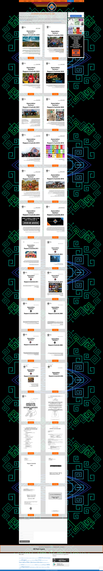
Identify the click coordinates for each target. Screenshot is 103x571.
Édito (48, 567)
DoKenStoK (62, 1)
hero (35, 562)
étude (20, 568)
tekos (43, 567)
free (39, 560)
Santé (29, 1)
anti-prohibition (26, 558)
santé (31, 567)
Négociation (39, 564)
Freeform (43, 560)
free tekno (22, 562)
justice (47, 562)
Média (36, 564)
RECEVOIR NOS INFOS (76, 16)
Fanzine (33, 560)
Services (55, 1)
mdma (22, 564)
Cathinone (33, 558)
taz (37, 567)
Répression (26, 567)
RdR (20, 567)
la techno (62, 19)
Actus (25, 1)
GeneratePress (55, 570)
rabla (48, 565)
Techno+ (70, 1)
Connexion (77, 1)
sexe (33, 567)
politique (44, 564)
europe (31, 560)
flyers (36, 560)
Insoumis (44, 562)
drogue (24, 560)
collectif (40, 558)
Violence (45, 567)
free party (46, 560)
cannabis (30, 558)
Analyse (22, 558)
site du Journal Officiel (57, 22)
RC (19, 567)
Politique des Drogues (45, 1)
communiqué (46, 558)
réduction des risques (23, 20)
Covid (20, 560)
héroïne (39, 562)
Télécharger (31, 57)
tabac (35, 567)
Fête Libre (36, 1)
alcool (20, 558)
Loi (48, 562)
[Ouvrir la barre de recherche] (82, 1)
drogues (28, 560)
